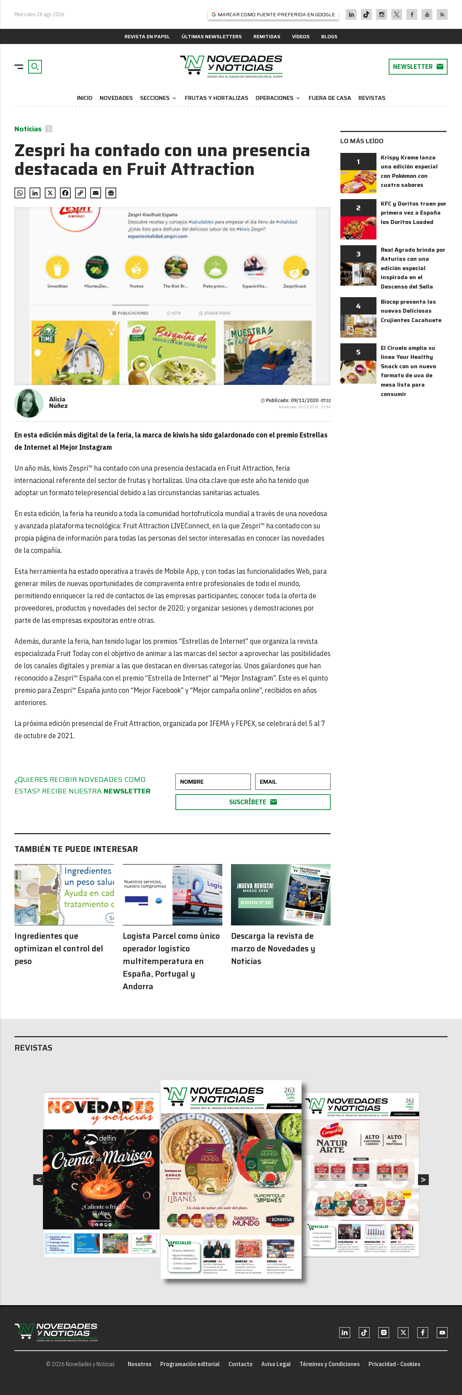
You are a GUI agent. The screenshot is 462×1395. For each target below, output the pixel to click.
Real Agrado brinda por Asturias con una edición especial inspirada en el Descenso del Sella (413, 268)
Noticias (28, 129)
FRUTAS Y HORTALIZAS (216, 97)
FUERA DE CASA (330, 97)
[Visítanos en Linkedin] (351, 14)
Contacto (240, 1364)
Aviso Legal (276, 1364)
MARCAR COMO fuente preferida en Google (276, 14)
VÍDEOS (301, 36)
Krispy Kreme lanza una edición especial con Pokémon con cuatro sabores (409, 171)
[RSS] (442, 14)
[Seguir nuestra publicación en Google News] (110, 193)
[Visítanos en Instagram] (381, 14)
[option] (231, 1180)
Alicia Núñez (58, 402)
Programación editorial (190, 1364)
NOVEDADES (116, 97)
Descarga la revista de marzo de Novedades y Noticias (273, 949)
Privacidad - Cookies (394, 1364)
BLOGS (329, 36)
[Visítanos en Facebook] (412, 14)
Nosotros (140, 1364)
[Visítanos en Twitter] (397, 14)
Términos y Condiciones (330, 1364)
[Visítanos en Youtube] (427, 14)
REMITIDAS (266, 36)
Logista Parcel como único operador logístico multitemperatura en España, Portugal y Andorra (171, 961)
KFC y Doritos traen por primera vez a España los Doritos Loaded (413, 212)
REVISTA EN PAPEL (147, 36)
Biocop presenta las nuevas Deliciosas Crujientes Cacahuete (411, 311)
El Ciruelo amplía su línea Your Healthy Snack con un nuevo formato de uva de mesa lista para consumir (408, 371)
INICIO (84, 97)
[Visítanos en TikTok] (366, 14)
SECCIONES (159, 97)
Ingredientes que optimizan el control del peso (58, 949)
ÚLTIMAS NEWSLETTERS (212, 36)
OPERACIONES (278, 97)
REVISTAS (371, 97)
